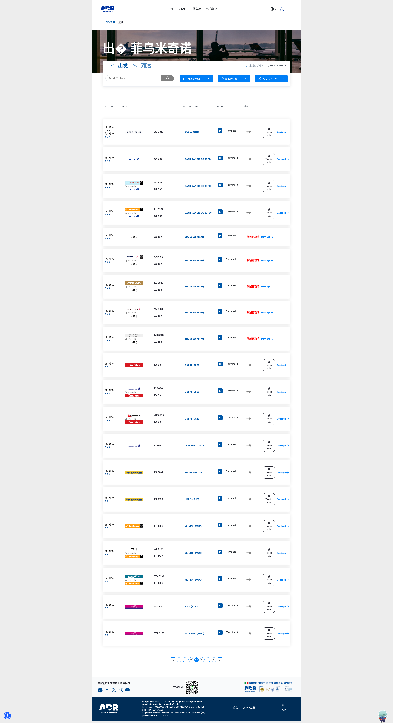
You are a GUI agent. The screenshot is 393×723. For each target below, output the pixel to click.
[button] (273, 9)
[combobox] (196, 78)
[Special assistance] (282, 9)
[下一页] (220, 659)
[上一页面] (173, 659)
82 (214, 660)
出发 (122, 66)
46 (197, 660)
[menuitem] (235, 708)
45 (191, 660)
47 (203, 660)
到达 (145, 66)
